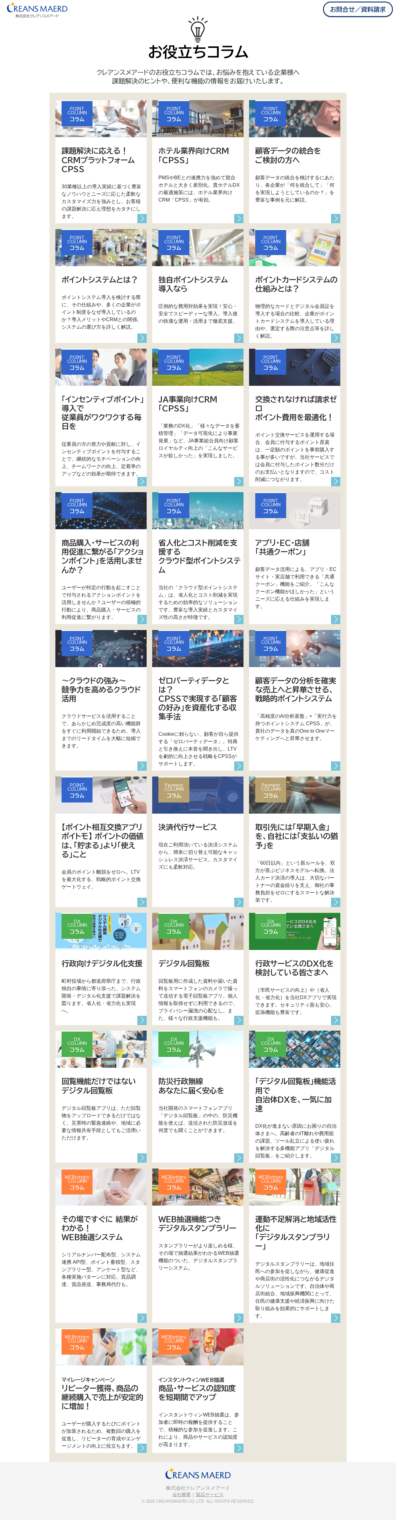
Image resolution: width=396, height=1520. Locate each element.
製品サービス (210, 1494)
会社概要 (181, 1494)
